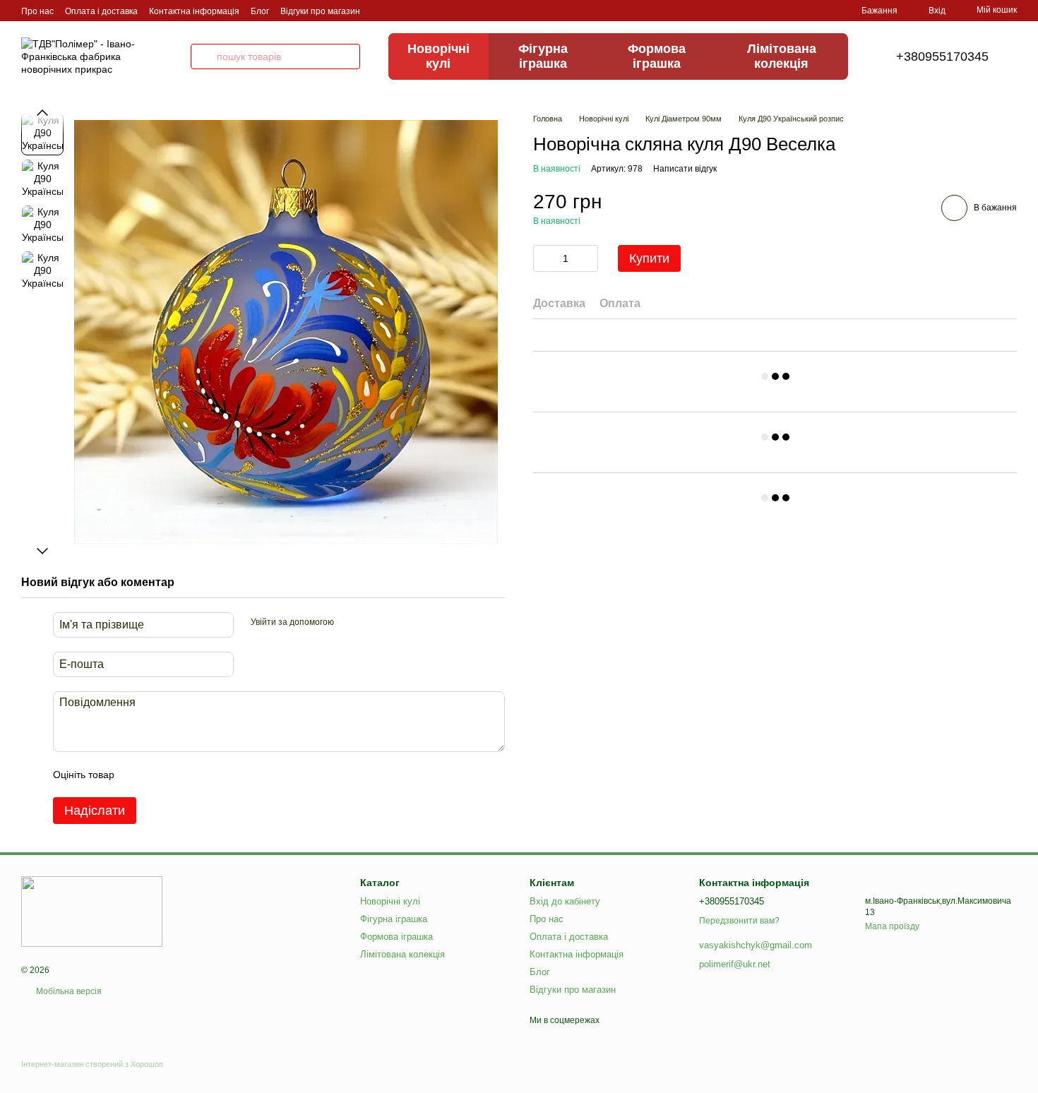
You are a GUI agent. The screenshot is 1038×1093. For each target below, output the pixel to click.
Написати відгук (685, 169)
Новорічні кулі (438, 56)
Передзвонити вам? (739, 921)
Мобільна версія (68, 991)
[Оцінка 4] (205, 774)
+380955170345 (942, 56)
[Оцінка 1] (137, 774)
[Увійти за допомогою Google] (372, 622)
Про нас (37, 11)
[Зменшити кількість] (544, 258)
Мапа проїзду (892, 926)
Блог (260, 11)
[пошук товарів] (203, 56)
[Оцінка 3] (183, 774)
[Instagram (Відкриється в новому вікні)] (380, 10)
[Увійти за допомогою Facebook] (349, 622)
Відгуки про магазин (320, 11)
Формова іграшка (657, 56)
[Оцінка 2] (160, 774)
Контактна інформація (194, 11)
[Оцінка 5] (228, 774)
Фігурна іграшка (543, 56)
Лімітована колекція (781, 56)
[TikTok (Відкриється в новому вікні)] (396, 10)
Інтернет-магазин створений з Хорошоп (92, 1064)
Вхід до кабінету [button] (565, 901)
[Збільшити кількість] (587, 258)
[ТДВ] (91, 911)
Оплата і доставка (101, 11)
